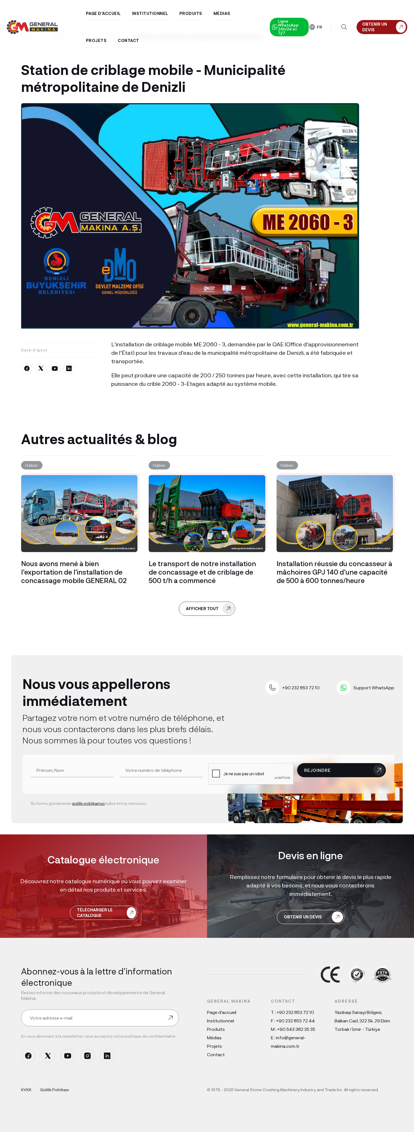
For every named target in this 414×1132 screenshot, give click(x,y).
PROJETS (96, 40)
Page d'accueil (221, 1012)
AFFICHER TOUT (202, 608)
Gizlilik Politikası (54, 1089)
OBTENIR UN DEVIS (303, 916)
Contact (216, 1054)
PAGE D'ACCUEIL (103, 13)
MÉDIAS (221, 13)
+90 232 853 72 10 (295, 1012)
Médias (214, 1037)
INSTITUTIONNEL (150, 13)
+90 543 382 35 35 (296, 1029)
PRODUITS (190, 13)
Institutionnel (220, 1020)
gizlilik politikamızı (88, 803)
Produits (216, 1029)
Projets (214, 1046)
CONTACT (128, 40)
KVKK (26, 1089)
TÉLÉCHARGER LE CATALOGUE (95, 912)
